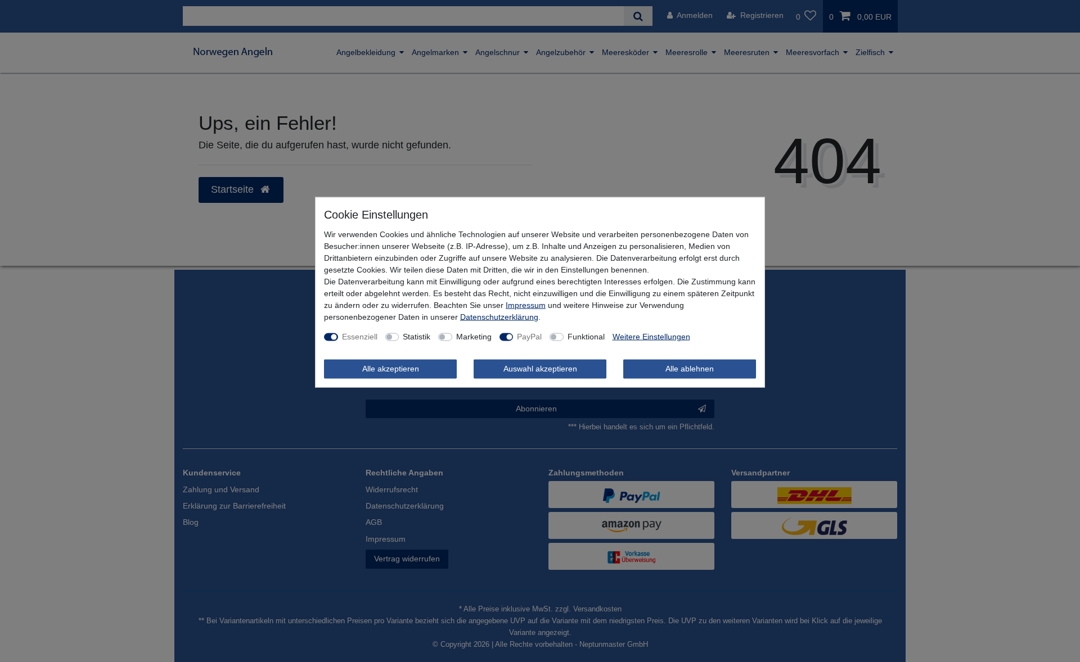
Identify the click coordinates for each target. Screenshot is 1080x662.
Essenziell (359, 336)
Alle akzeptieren (390, 368)
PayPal (529, 336)
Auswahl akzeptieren (540, 368)
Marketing (474, 336)
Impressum (526, 305)
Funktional (586, 336)
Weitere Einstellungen (651, 336)
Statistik (416, 336)
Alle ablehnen (689, 368)
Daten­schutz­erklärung (499, 316)
